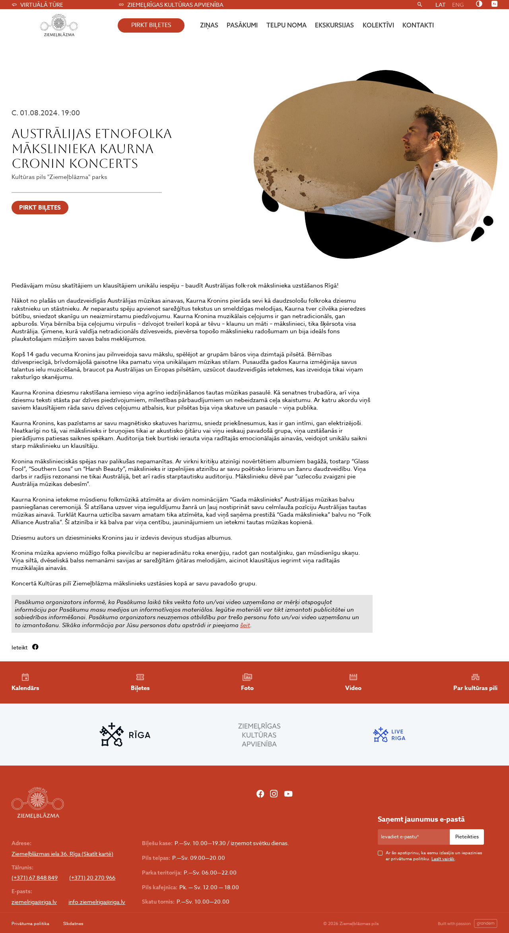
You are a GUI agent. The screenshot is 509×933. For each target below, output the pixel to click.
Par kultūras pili (475, 688)
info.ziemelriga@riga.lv (96, 902)
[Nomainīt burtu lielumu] (494, 4)
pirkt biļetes (151, 25)
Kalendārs (25, 688)
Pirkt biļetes (40, 207)
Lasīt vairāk (443, 858)
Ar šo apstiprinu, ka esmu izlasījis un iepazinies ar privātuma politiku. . (434, 856)
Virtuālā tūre (41, 4)
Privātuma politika (30, 923)
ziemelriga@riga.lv (34, 902)
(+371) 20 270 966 (92, 877)
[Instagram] (274, 794)
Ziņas (209, 25)
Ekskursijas (334, 25)
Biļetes (140, 688)
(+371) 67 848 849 (35, 877)
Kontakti (418, 25)
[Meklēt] (419, 4)
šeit (245, 625)
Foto (247, 688)
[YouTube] (288, 794)
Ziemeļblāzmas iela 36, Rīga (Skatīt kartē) (62, 853)
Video (353, 688)
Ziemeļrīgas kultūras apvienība (175, 4)
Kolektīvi (378, 25)
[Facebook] (260, 794)
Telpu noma (286, 25)
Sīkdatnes (73, 923)
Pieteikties (467, 836)
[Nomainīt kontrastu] (479, 4)
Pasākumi (242, 25)
